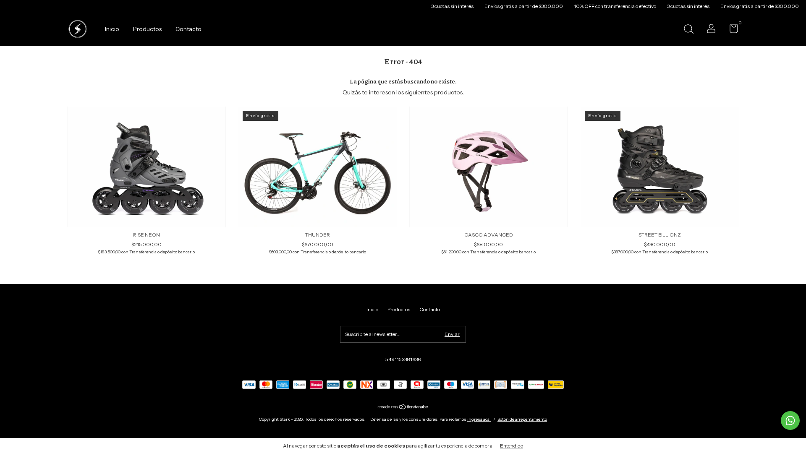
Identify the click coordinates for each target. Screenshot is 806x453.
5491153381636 (403, 359)
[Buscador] (688, 30)
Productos (147, 29)
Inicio (112, 29)
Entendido (511, 446)
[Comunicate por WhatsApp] (790, 420)
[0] (730, 30)
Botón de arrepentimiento (522, 419)
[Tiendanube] (403, 407)
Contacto (188, 29)
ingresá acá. (479, 419)
